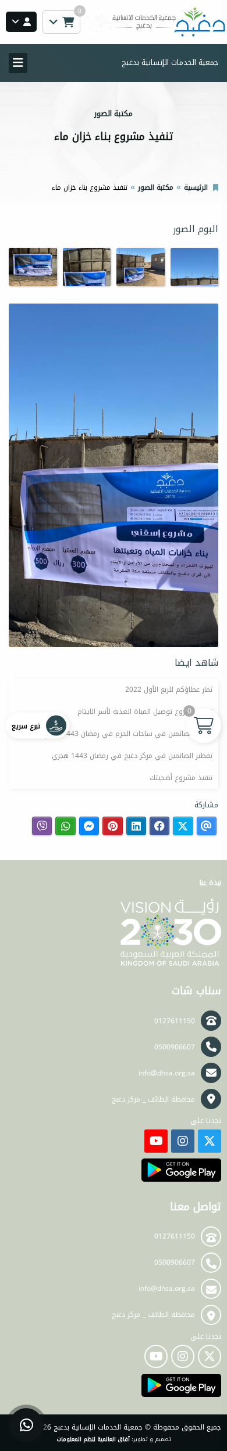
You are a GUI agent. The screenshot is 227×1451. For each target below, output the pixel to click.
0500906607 (174, 1047)
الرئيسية (196, 187)
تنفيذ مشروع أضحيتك (181, 777)
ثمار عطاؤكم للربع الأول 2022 (168, 689)
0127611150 (174, 1021)
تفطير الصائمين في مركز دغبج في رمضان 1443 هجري (132, 755)
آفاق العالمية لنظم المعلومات (93, 1439)
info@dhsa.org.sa (167, 1073)
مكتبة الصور (155, 187)
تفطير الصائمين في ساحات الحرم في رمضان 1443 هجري (127, 733)
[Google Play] (181, 1170)
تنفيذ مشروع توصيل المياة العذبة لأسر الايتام (144, 711)
